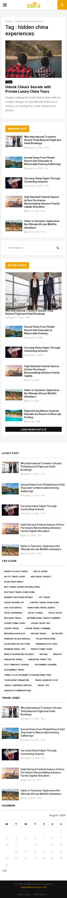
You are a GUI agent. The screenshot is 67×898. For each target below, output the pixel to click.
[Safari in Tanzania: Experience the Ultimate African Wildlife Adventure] (13, 225)
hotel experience (13, 613)
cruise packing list (14, 602)
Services (57, 654)
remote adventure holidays (19, 654)
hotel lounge (35, 613)
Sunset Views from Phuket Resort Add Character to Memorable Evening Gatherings (42, 161)
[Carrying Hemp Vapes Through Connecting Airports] (13, 183)
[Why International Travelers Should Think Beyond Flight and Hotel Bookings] (13, 141)
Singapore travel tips (39, 659)
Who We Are (40, 894)
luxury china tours (14, 623)
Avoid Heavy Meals (13, 582)
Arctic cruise (41, 571)
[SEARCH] (58, 247)
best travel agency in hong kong (22, 587)
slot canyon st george (16, 664)
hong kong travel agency (41, 607)
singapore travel (13, 659)
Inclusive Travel (12, 618)
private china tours (41, 649)
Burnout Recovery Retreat (18, 597)
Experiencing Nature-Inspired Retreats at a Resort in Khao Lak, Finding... (42, 414)
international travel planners (43, 618)
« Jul (4, 870)
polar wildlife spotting (17, 644)
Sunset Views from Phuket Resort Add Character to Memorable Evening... (39, 330)
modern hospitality (14, 633)
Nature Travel (38, 633)
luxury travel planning (37, 628)
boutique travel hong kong (19, 592)
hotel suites (55, 613)
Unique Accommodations (17, 690)
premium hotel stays (47, 644)
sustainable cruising (45, 664)
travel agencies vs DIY (46, 680)
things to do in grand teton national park (27, 675)
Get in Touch (24, 894)
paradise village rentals (17, 638)
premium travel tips (14, 649)
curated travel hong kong (44, 602)
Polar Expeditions (45, 638)
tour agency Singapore (16, 680)
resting (43, 654)
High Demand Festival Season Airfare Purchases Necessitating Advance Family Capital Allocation (42, 527)
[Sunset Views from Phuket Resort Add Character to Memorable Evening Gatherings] (13, 162)
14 (44, 844)
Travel (8, 82)
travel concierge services (18, 685)
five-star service (13, 607)
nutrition (57, 633)
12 (25, 844)
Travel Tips (43, 685)
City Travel (44, 597)
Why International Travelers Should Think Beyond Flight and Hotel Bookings (42, 140)
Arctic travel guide (14, 576)
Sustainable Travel (14, 670)
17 (6, 851)
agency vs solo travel (16, 571)
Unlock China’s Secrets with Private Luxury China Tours (28, 89)
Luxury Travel (11, 628)
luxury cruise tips (40, 623)
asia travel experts (41, 576)
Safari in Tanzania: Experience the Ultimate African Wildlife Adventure (41, 224)
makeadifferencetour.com (33, 887)
